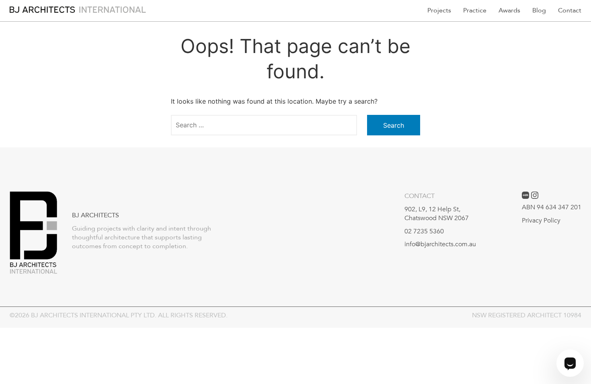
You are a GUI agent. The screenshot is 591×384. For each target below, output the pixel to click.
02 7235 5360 (424, 231)
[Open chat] (570, 363)
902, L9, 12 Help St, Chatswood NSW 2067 (436, 214)
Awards (509, 10)
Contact (569, 10)
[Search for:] (264, 125)
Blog (539, 10)
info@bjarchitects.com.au (440, 244)
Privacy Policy (541, 220)
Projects (439, 10)
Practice (474, 10)
